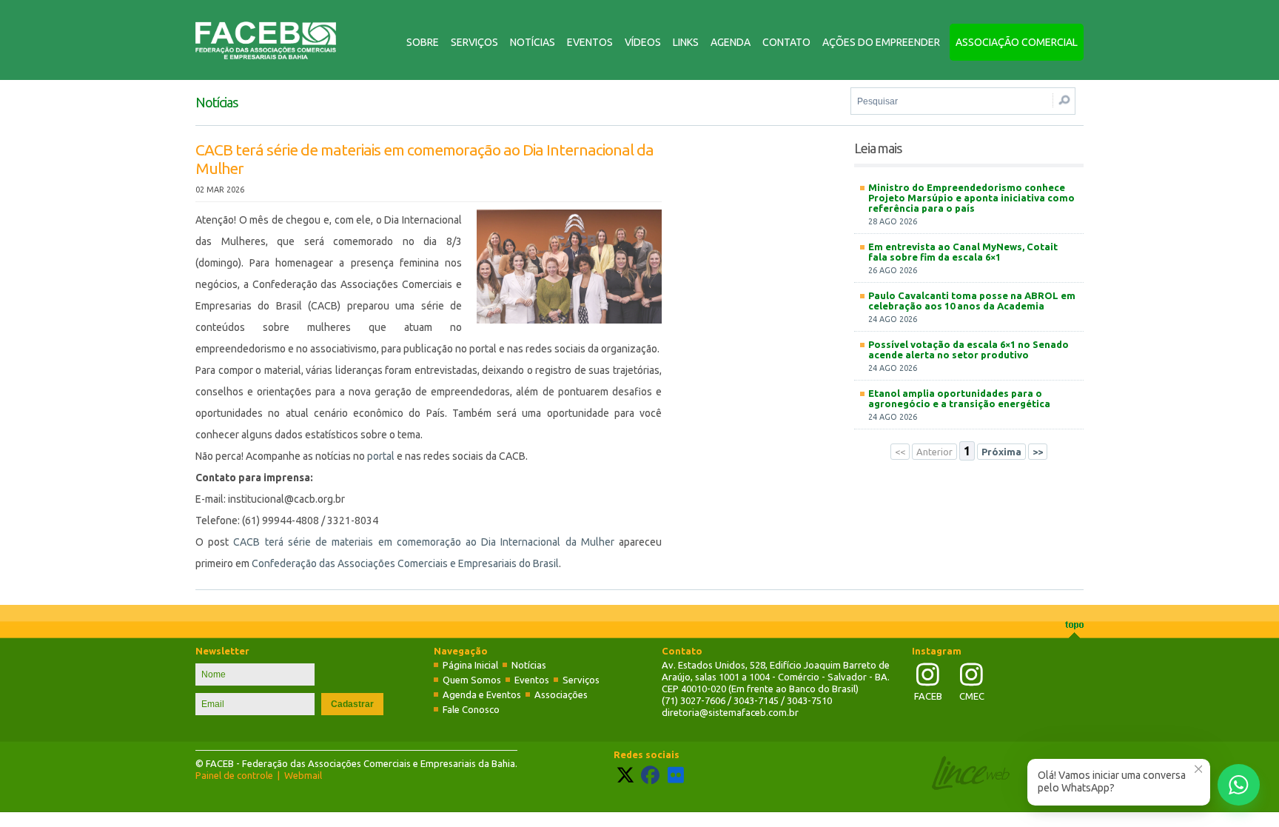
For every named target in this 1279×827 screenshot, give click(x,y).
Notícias (532, 42)
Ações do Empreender (881, 42)
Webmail (303, 775)
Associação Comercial (1017, 42)
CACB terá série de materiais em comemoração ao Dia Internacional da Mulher (423, 542)
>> (1038, 451)
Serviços (474, 42)
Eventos (590, 42)
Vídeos (643, 42)
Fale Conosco (471, 709)
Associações (561, 694)
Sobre (422, 42)
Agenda (731, 42)
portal (381, 456)
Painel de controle (234, 775)
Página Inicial (470, 665)
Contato (786, 42)
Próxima (1001, 451)
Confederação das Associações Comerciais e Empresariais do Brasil (405, 563)
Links (686, 42)
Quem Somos (472, 679)
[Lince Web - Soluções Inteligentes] (971, 786)
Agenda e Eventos (482, 694)
